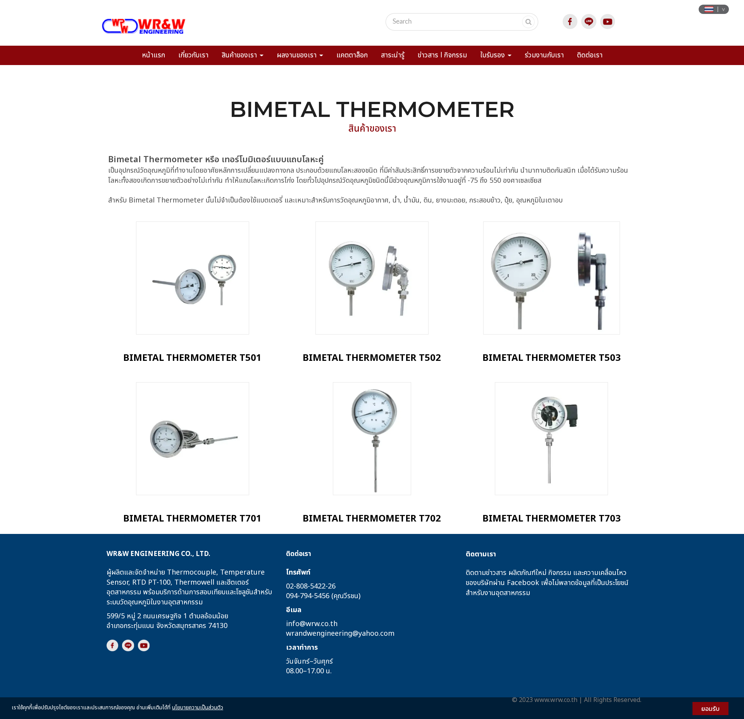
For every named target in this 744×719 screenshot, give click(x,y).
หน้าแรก (153, 55)
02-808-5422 (306, 586)
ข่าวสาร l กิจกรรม (442, 55)
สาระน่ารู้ (393, 55)
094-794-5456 (307, 596)
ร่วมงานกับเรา (544, 55)
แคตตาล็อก (352, 55)
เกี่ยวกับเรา (193, 55)
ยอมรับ (710, 708)
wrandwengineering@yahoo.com (340, 633)
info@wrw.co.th (312, 623)
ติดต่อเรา (590, 55)
